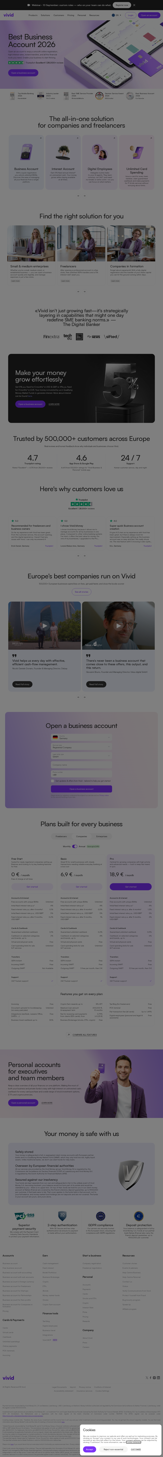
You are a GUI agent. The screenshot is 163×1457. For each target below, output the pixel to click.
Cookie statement (133, 1442)
